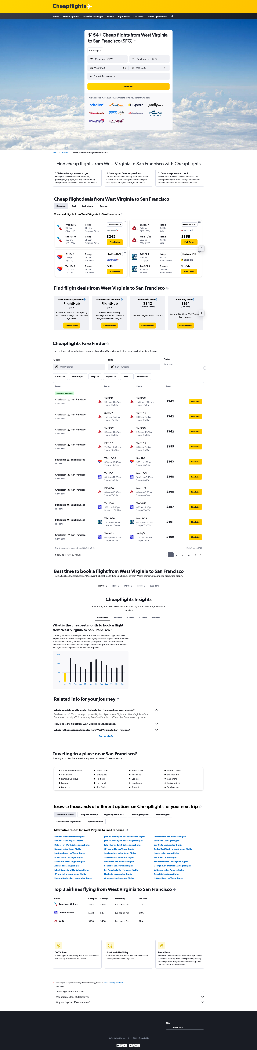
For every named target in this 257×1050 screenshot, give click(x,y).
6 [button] (195, 554)
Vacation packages (93, 16)
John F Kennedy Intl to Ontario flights (71, 870)
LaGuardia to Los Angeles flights (69, 861)
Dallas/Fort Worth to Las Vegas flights (72, 845)
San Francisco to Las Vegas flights (120, 853)
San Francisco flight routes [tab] (68, 821)
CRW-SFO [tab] (102, 586)
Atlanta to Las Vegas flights (67, 866)
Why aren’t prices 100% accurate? (73, 1002)
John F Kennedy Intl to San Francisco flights (124, 836)
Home (56, 16)
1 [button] (170, 554)
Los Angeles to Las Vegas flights (69, 853)
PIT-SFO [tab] (115, 586)
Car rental (139, 16)
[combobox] (95, 50)
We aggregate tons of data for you (72, 996)
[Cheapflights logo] (69, 6)
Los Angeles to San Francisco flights (121, 870)
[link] (71, 325)
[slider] (205, 368)
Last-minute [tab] (87, 206)
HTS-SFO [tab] (141, 586)
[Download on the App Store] (134, 1046)
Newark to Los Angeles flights (68, 840)
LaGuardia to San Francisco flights (170, 836)
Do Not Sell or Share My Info (119, 1038)
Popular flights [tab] (163, 814)
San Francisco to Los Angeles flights (171, 861)
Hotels (110, 16)
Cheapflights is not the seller (70, 991)
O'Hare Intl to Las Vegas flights (119, 849)
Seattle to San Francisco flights (118, 866)
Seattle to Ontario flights (165, 857)
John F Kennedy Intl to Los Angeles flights (123, 840)
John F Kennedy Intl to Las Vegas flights (122, 845)
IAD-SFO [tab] (128, 586)
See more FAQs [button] (106, 736)
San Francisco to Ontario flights (119, 857)
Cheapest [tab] (60, 206)
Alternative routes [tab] (65, 814)
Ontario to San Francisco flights (119, 878)
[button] (135, 41)
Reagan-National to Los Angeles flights (73, 878)
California (64, 153)
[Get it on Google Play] (122, 1046)
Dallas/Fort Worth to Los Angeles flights (173, 849)
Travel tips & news (157, 16)
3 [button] (182, 554)
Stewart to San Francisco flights (119, 861)
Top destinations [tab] (95, 821)
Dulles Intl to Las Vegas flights (68, 857)
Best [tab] (74, 206)
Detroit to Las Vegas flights (166, 874)
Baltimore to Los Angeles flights (169, 870)
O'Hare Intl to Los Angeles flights (70, 874)
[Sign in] (172, 16)
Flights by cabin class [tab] (114, 814)
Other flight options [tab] (140, 814)
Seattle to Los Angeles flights (168, 845)
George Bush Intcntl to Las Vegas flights (172, 866)
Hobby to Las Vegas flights (166, 853)
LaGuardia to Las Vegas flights (168, 878)
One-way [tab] (104, 206)
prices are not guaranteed (113, 983)
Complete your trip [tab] (89, 814)
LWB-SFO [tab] (154, 586)
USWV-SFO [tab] (102, 617)
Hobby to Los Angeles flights (118, 874)
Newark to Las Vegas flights (67, 849)
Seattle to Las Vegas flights (167, 840)
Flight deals (124, 16)
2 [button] (176, 554)
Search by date (71, 16)
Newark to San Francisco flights (69, 836)
